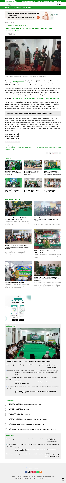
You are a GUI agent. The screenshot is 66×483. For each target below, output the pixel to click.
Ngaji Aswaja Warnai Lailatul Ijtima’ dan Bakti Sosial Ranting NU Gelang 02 (13, 173)
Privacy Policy (26, 476)
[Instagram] (34, 472)
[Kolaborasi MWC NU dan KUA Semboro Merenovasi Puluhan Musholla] (47, 239)
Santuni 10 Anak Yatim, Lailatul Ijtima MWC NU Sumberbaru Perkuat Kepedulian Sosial (32, 190)
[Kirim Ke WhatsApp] (60, 153)
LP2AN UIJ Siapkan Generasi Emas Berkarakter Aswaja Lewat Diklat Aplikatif (28, 419)
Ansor (6, 25)
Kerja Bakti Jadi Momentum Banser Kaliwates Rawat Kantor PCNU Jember (32, 173)
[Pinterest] (31, 472)
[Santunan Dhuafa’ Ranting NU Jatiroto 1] (18, 271)
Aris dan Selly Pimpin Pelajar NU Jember (19, 409)
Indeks (13, 476)
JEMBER (22, 478)
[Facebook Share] (47, 153)
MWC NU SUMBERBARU (12, 142)
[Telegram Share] (56, 153)
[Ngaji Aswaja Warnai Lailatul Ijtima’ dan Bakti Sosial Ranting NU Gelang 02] (13, 165)
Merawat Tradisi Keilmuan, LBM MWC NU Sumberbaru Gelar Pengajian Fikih (15, 218)
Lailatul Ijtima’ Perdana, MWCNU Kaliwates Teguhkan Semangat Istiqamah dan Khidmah (33, 1)
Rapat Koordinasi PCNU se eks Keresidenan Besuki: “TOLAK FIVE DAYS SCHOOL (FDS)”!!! (32, 429)
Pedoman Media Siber (48, 476)
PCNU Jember (11, 33)
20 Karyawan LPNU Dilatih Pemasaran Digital (49, 146)
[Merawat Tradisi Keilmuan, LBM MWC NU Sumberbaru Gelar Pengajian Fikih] (18, 208)
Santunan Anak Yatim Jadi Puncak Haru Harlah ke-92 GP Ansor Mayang (52, 455)
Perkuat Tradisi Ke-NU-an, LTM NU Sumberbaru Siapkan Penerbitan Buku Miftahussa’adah (52, 190)
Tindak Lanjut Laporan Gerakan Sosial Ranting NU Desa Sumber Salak (26, 424)
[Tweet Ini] (50, 153)
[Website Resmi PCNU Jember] (9, 4)
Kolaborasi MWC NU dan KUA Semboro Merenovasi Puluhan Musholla (47, 251)
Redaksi (33, 476)
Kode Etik (19, 476)
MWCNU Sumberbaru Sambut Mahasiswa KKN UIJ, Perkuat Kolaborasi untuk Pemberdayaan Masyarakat (52, 173)
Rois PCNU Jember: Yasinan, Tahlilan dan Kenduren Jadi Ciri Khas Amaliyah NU (35, 98)
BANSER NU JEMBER (13, 25)
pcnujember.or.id (18, 81)
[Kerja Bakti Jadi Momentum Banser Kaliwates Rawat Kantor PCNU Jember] (33, 165)
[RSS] (40, 472)
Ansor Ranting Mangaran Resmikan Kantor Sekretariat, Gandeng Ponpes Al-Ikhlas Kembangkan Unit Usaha (12, 190)
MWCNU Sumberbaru (24, 25)
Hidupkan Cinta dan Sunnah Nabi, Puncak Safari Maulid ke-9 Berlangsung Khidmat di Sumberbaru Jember (46, 219)
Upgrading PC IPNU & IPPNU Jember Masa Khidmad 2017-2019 (25, 404)
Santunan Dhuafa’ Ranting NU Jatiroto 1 (15, 282)
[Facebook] (25, 472)
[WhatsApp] (37, 472)
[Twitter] (28, 472)
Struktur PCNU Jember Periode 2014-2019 (19, 414)
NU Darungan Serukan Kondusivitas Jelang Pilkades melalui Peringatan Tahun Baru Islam (36, 373)
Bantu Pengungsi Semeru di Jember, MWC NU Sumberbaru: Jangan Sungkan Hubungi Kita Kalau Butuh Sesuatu (47, 279)
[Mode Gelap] (57, 4)
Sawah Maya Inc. (46, 478)
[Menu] (6, 4)
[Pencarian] (60, 4)
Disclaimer (39, 476)
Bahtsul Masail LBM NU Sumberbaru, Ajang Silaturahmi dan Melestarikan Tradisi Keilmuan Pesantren (16, 247)
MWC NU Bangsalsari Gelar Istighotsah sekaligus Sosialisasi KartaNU (18, 147)
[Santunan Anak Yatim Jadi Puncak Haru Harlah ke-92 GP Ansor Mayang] (25, 454)
